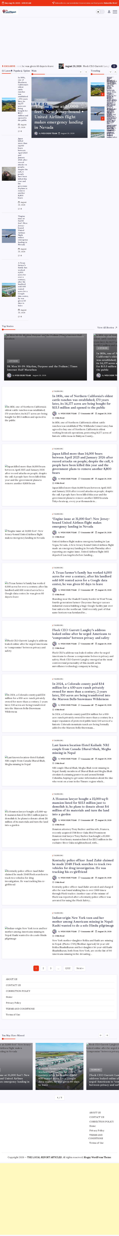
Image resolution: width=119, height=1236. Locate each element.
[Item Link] (9, 105)
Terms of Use (13, 1014)
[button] (100, 11)
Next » (79, 968)
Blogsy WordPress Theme (97, 1157)
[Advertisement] (59, 39)
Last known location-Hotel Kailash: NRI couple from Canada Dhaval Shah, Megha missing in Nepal (81, 749)
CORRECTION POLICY (18, 991)
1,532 (67, 968)
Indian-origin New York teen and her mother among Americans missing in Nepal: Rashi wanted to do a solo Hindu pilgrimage (83, 922)
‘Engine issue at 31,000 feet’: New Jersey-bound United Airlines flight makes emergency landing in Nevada (23, 230)
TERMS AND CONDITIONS (20, 1008)
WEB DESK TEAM (49, 133)
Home (9, 997)
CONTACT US (13, 985)
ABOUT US (11, 979)
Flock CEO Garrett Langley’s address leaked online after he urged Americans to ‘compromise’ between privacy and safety (81, 634)
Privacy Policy (13, 1002)
